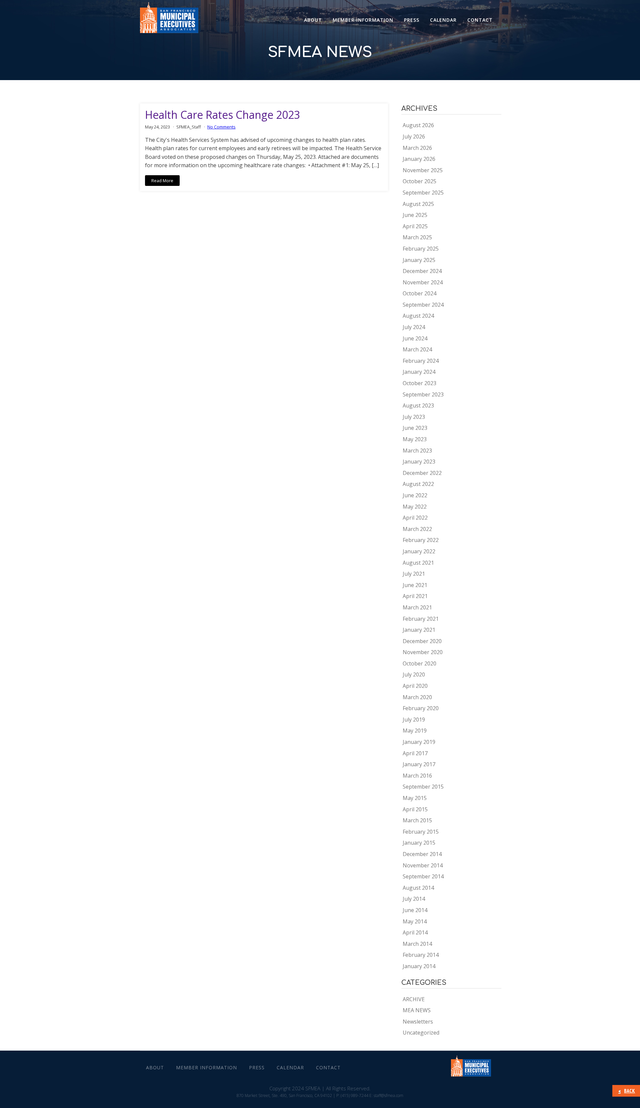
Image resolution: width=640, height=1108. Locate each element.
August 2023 (418, 405)
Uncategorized (421, 1032)
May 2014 (415, 921)
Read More (162, 181)
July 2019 (414, 719)
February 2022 (421, 540)
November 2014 (423, 865)
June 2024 (415, 338)
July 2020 (414, 674)
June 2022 (415, 495)
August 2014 (418, 887)
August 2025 (418, 204)
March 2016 (417, 775)
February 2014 (421, 954)
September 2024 (423, 304)
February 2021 (421, 618)
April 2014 (415, 932)
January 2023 (419, 461)
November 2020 (423, 652)
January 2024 (419, 371)
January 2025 (419, 260)
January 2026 (419, 159)
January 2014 (419, 966)
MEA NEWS (417, 1010)
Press (411, 20)
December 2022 (422, 473)
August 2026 (418, 125)
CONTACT (480, 20)
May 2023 (415, 439)
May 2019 (415, 730)
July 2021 (414, 573)
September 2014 (423, 876)
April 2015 (415, 809)
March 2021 (417, 607)
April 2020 (415, 685)
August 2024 (418, 315)
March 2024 (417, 349)
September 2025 (423, 192)
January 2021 (419, 629)
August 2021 (418, 562)
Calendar (443, 20)
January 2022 (419, 551)
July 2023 (414, 417)
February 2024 (421, 360)
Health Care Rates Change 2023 (222, 114)
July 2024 (414, 327)
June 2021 (415, 585)
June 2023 (415, 428)
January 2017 (419, 764)
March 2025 (417, 237)
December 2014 (422, 854)
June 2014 (415, 910)
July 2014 (414, 898)
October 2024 (419, 293)
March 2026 (417, 148)
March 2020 (417, 697)
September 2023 (423, 394)
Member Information (363, 20)
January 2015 (419, 842)
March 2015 (417, 820)
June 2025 (415, 215)
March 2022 (417, 529)
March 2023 (417, 450)
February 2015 (421, 831)
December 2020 (422, 641)
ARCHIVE (414, 999)
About (313, 20)
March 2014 (417, 943)
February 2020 (421, 708)
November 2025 (423, 170)
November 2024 (423, 282)
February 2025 (421, 248)
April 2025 (415, 226)
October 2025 (419, 181)
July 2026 (414, 136)
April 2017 (415, 753)
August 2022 (418, 484)
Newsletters (418, 1021)
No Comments (221, 127)
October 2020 (419, 663)
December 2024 (422, 271)
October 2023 (419, 383)
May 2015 (415, 798)
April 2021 (415, 596)
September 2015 (423, 786)
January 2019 (419, 742)
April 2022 (415, 517)
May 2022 (415, 506)
